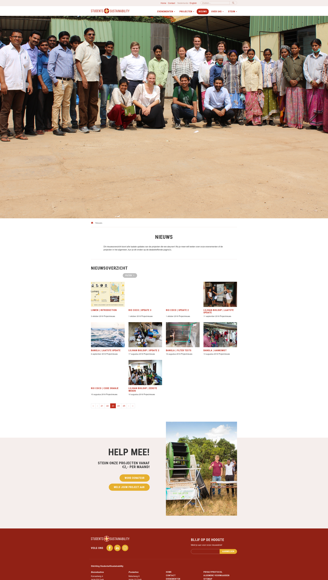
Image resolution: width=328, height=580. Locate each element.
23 (114, 405)
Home (163, 3)
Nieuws (203, 11)
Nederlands (182, 3)
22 (107, 405)
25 (124, 405)
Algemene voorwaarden (216, 575)
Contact (171, 3)
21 (102, 405)
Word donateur (135, 477)
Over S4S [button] (216, 11)
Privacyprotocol (212, 572)
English (193, 3)
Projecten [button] (186, 11)
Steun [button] (232, 11)
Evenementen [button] (165, 11)
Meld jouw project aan (129, 487)
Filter (128, 275)
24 (118, 405)
